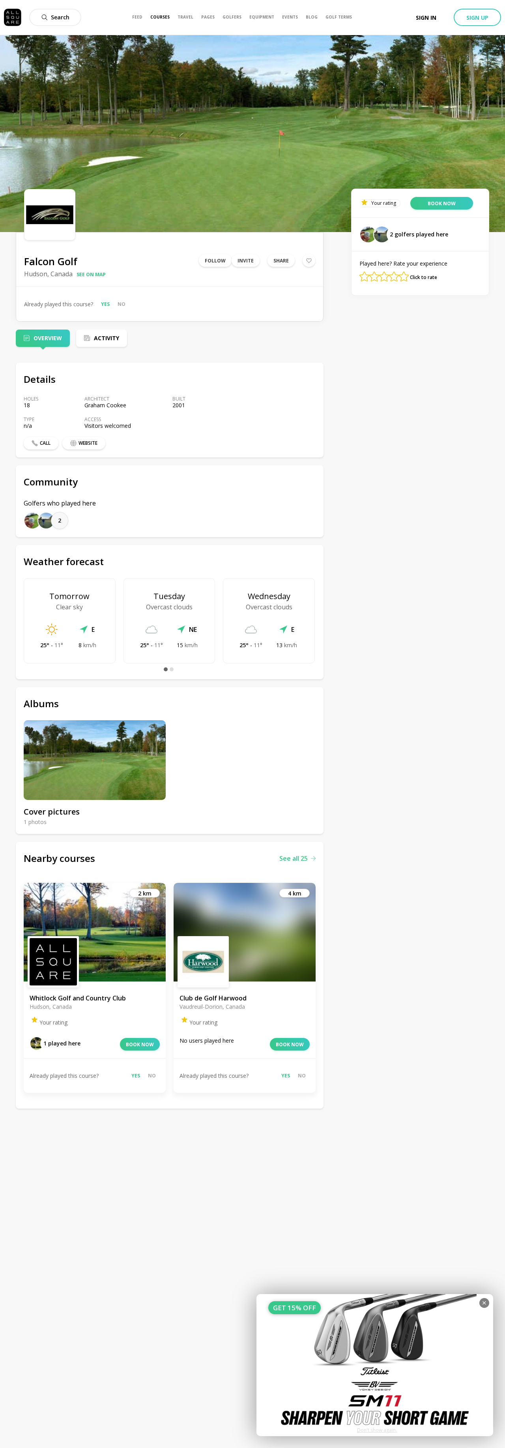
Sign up (477, 17)
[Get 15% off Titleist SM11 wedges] (374, 1365)
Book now (140, 1044)
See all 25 (293, 858)
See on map (91, 274)
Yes (105, 304)
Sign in (426, 17)
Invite (246, 260)
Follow (215, 260)
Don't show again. (377, 1430)
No (121, 304)
